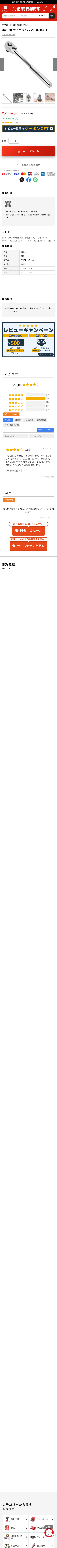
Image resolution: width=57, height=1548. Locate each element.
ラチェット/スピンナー (16, 241)
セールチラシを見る (28, 543)
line (35, 179)
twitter (21, 179)
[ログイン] (46, 9)
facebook (28, 179)
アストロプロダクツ (8, 35)
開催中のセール (28, 528)
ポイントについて (16, 118)
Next (55, 64)
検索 (51, 16)
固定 (50, 241)
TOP (4, 238)
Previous (2, 64)
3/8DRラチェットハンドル (36, 241)
